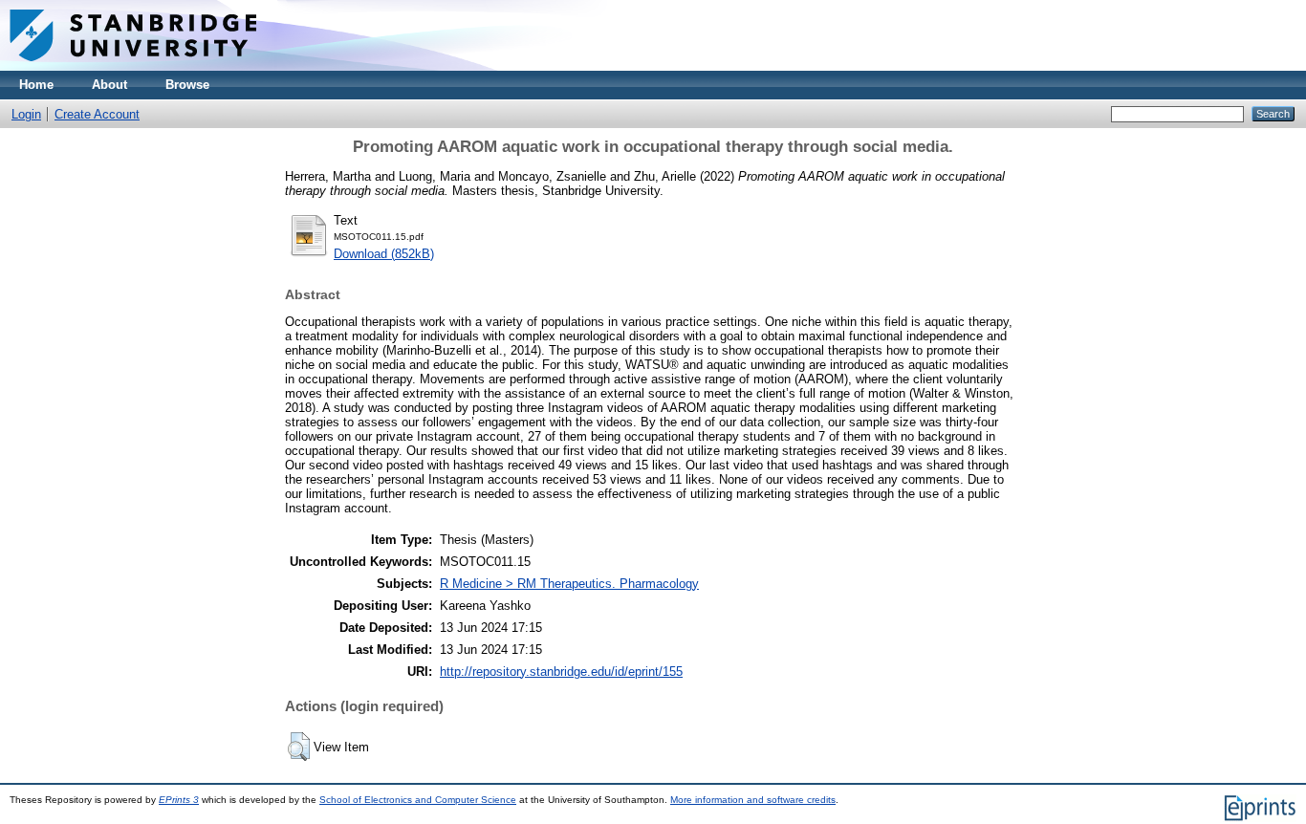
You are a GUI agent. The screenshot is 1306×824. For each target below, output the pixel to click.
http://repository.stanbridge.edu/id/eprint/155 (561, 671)
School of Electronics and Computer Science (417, 799)
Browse (187, 84)
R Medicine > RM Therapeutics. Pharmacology (569, 583)
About (109, 84)
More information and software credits (753, 799)
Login (26, 114)
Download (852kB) (384, 254)
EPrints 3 (179, 799)
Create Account (97, 114)
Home (36, 84)
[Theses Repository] (133, 66)
